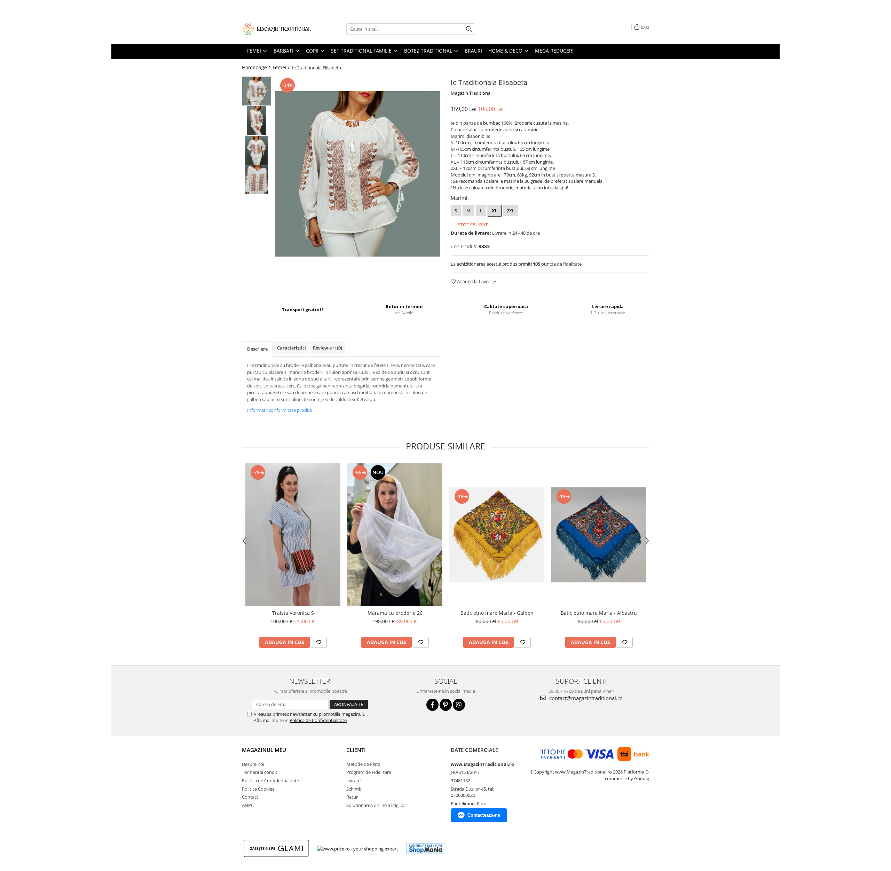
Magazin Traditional (471, 93)
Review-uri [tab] (327, 348)
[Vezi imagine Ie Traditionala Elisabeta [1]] (256, 120)
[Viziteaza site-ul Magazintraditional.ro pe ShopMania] (425, 848)
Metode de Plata (363, 764)
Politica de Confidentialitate (318, 720)
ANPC (248, 805)
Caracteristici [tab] (291, 348)
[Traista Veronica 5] (292, 534)
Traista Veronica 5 (293, 613)
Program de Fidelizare (368, 772)
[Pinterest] (446, 705)
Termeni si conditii (260, 772)
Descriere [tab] (257, 349)
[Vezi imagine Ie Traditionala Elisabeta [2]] (256, 150)
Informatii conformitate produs (279, 410)
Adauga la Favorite (476, 281)
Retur (352, 797)
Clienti (356, 749)
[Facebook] (432, 705)
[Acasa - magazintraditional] (277, 29)
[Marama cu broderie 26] (394, 534)
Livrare (353, 780)
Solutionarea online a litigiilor (376, 805)
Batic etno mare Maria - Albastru (599, 613)
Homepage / (256, 67)
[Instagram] (459, 705)
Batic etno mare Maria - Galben (497, 613)
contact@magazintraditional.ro (585, 698)
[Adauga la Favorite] (319, 642)
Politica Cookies (258, 789)
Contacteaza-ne (483, 815)
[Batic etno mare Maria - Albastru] (598, 534)
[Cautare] (469, 29)
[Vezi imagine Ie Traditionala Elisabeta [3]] (256, 179)
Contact (250, 797)
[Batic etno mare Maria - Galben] (496, 534)
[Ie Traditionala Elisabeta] (357, 174)
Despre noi (253, 764)
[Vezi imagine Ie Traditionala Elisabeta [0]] (256, 91)
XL (494, 210)
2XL (510, 210)
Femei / (282, 67)
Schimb (354, 789)
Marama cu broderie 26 (395, 613)
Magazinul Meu (264, 749)
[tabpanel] (357, 174)
